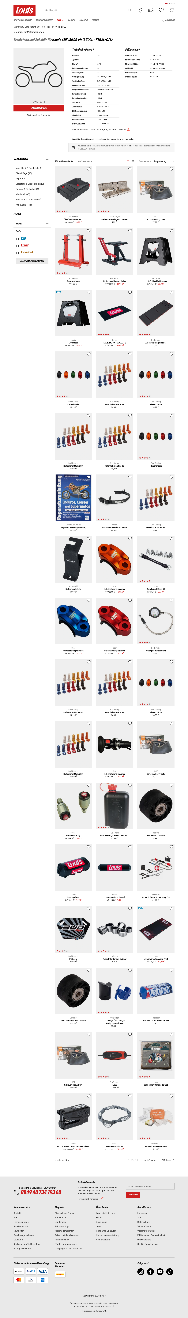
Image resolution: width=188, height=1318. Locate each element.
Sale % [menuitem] (60, 20)
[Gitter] (128, 160)
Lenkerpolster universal (115, 897)
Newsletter (18, 1231)
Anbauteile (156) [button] (24, 204)
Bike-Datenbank (21, 1226)
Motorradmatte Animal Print (156, 959)
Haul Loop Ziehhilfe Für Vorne (114, 527)
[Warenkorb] (172, 10)
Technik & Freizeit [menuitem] (44, 20)
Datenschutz (143, 1222)
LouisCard (18, 1239)
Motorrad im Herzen (64, 1231)
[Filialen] (140, 10)
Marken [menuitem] (71, 20)
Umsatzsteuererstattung (107, 1235)
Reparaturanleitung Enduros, (73, 527)
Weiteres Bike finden (37, 115)
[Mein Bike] (151, 10)
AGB (139, 1217)
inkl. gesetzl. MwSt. (86, 1303)
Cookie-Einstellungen (147, 1244)
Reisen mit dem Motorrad (67, 1235)
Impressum (142, 1213)
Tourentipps (60, 1217)
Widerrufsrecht (144, 1226)
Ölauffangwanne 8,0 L (73, 219)
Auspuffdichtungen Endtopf (114, 959)
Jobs (98, 1226)
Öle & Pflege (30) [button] (24, 173)
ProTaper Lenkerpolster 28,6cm (156, 1020)
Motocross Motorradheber (114, 281)
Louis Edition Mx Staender (156, 281)
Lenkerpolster (73, 897)
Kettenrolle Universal (156, 835)
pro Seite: (82, 161)
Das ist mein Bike (39, 108)
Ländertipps (60, 1222)
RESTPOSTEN (27, 252)
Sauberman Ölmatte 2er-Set (156, 1085)
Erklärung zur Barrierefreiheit (151, 1235)
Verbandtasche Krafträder (156, 1146)
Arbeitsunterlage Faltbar (155, 343)
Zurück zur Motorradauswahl (30, 32)
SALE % (25, 245)
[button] (170, 3)
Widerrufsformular (146, 1231)
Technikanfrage (21, 1222)
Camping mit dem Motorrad (68, 1248)
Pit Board (73, 959)
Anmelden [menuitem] (170, 20)
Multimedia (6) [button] (23, 194)
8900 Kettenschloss (114, 1146)
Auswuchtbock (73, 281)
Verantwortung (103, 1239)
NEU (23, 238)
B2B (15, 1217)
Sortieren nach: (146, 161)
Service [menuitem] (95, 20)
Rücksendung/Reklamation (26, 1244)
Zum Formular (89, 149)
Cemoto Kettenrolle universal (73, 1020)
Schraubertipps (62, 1226)
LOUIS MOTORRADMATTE (114, 343)
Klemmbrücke (73, 404)
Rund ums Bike (62, 1239)
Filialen (99, 1217)
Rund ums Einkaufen (106, 1231)
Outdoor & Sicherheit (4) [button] (27, 189)
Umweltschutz (144, 1239)
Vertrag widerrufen (22, 1248)
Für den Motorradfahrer (66, 1244)
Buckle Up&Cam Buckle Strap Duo (156, 897)
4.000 (114, 1085)
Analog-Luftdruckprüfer (156, 651)
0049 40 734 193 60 (41, 1192)
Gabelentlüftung (73, 835)
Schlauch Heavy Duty (156, 219)
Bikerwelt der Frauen (64, 1213)
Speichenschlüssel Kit (156, 589)
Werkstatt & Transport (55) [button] (28, 199)
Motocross (73, 343)
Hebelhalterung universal (114, 589)
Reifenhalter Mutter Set (114, 404)
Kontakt (17, 1213)
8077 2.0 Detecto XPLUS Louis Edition (73, 1146)
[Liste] (133, 161)
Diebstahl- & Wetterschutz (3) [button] (30, 184)
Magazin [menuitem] (83, 20)
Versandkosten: (79, 1306)
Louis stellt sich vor (105, 1213)
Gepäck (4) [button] (21, 178)
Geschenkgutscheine (23, 1235)
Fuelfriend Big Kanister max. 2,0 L (114, 835)
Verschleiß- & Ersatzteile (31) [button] (29, 168)
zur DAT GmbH (127, 139)
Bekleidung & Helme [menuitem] (22, 20)
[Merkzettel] (161, 10)
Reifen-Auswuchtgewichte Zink (114, 219)
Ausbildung (101, 1222)
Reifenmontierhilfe (73, 589)
